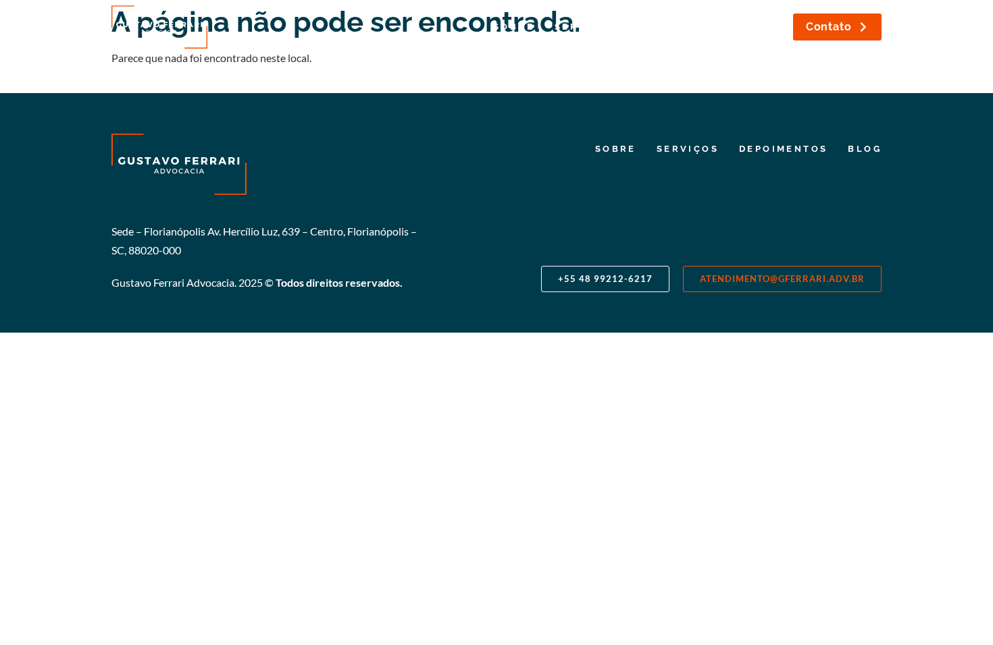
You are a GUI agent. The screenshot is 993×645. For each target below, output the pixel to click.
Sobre (513, 27)
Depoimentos (681, 27)
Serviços (586, 27)
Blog (763, 27)
